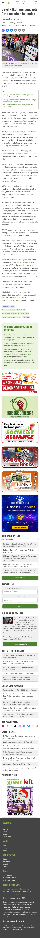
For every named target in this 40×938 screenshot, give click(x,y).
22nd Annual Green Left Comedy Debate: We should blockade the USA (20, 571)
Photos (5, 845)
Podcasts (6, 848)
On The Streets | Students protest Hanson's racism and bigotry (19, 656)
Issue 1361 (24, 25)
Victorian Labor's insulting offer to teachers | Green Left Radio (19, 668)
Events (5, 866)
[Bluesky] (11, 30)
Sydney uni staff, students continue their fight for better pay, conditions (19, 101)
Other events (20, 577)
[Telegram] (24, 726)
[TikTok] (15, 726)
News (32, 25)
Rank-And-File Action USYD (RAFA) (13, 310)
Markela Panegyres (10, 19)
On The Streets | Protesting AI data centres (19, 673)
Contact (5, 864)
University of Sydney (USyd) (11, 317)
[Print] (15, 30)
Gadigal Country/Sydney (12, 22)
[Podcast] (7, 726)
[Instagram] (20, 726)
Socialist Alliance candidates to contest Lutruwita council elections (17, 747)
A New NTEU (28, 262)
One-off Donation (16, 343)
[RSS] (37, 726)
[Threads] (33, 726)
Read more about (13, 921)
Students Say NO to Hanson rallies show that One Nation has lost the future (19, 709)
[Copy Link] (23, 30)
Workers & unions (8, 306)
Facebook (8, 300)
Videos (5, 850)
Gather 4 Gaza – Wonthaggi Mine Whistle (18, 550)
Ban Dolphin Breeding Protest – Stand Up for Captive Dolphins (19, 545)
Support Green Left (12, 613)
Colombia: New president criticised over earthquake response (17, 769)
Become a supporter (12, 349)
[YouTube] (3, 726)
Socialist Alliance (9, 880)
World (5, 832)
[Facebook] (7, 30)
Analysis (6, 829)
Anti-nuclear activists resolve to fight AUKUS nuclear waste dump (19, 763)
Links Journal (7, 875)
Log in (35, 2)
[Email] (19, 30)
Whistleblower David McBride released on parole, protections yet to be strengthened (18, 741)
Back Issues (7, 837)
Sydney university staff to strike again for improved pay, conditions (18, 96)
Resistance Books (9, 878)
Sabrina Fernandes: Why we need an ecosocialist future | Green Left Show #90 (18, 678)
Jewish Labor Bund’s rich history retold (17, 758)
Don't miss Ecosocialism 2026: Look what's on (20, 690)
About (5, 859)
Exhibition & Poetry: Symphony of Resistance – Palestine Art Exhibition (20, 557)
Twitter (18, 300)
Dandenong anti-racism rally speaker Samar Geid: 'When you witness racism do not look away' (19, 696)
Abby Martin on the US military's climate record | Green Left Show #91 (18, 662)
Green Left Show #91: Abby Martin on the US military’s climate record (20, 753)
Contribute (6, 861)
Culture (5, 834)
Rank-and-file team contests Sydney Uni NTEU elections (18, 106)
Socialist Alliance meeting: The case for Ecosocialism (17, 565)
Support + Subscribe (21, 2)
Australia (26, 317)
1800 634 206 (22, 360)
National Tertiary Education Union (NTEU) (15, 314)
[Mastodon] (3, 30)
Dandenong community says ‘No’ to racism (18, 736)
